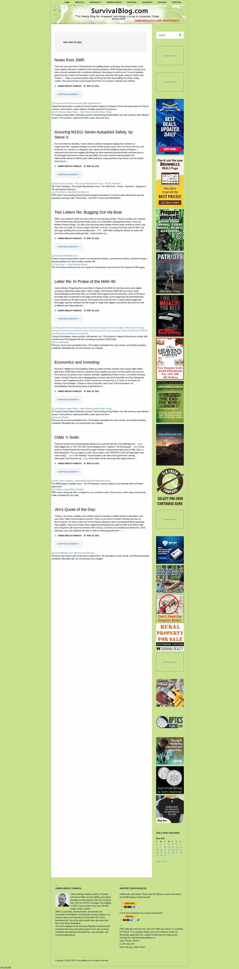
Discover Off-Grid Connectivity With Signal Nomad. (76, 103)
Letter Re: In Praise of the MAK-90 (84, 281)
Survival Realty (60, 342)
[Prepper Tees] (170, 809)
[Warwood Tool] (170, 693)
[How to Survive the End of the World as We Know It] (170, 402)
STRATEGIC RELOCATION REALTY (70, 192)
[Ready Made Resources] (170, 230)
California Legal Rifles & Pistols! (68, 489)
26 (173, 853)
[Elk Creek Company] (170, 487)
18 (169, 850)
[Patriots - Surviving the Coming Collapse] (170, 273)
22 (157, 853)
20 (177, 850)
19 (173, 850)
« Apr (158, 861)
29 (157, 855)
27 (177, 853)
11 (169, 847)
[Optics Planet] (170, 722)
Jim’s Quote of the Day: (75, 509)
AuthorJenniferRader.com (65, 255)
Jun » (165, 861)
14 (181, 847)
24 (165, 853)
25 (169, 853)
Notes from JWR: (69, 60)
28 (181, 853)
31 (165, 855)
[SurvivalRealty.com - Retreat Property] (170, 637)
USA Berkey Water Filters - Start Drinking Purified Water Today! (82, 112)
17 (165, 850)
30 (161, 855)
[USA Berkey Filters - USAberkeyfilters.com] (170, 579)
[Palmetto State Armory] (170, 126)
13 (177, 847)
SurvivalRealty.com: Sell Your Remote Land (73, 553)
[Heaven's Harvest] (170, 359)
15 (157, 850)
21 (181, 850)
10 (165, 847)
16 (161, 850)
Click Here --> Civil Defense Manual (69, 264)
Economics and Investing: (77, 362)
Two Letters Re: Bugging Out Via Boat (88, 212)
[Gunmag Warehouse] (170, 316)
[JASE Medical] (170, 751)
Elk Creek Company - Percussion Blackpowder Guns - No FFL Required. (86, 183)
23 (161, 853)
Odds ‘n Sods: (67, 437)
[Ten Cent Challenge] (170, 780)
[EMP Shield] (170, 550)
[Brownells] (170, 182)
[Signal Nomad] (170, 445)
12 (173, 847)
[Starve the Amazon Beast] (170, 608)
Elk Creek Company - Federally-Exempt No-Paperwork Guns (81, 481)
